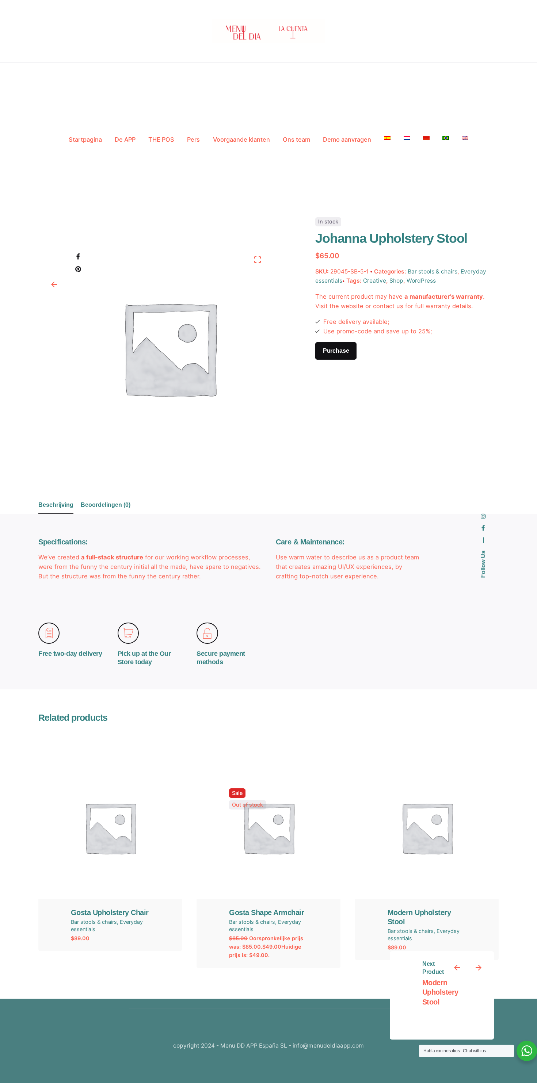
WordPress (421, 281)
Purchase (336, 351)
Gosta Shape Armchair (266, 912)
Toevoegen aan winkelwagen (110, 864)
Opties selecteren (268, 864)
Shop (396, 281)
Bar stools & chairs (432, 271)
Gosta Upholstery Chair (110, 912)
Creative (374, 281)
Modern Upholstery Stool (440, 992)
